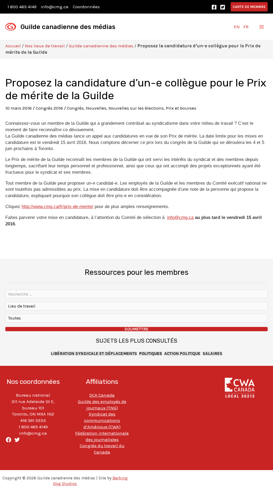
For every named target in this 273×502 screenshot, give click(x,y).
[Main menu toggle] (262, 27)
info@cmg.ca (55, 6)
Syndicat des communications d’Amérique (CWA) (102, 420)
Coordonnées (86, 6)
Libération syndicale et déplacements (94, 353)
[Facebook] (214, 7)
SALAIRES (212, 353)
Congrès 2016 (49, 108)
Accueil (13, 45)
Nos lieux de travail (45, 45)
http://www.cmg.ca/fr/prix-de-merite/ (57, 206)
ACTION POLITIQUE (182, 353)
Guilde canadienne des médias (68, 27)
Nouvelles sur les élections (136, 108)
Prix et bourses (181, 108)
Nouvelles (96, 108)
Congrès (75, 108)
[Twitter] (222, 7)
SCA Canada (102, 395)
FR (245, 26)
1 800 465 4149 (22, 6)
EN (237, 26)
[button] (249, 6)
